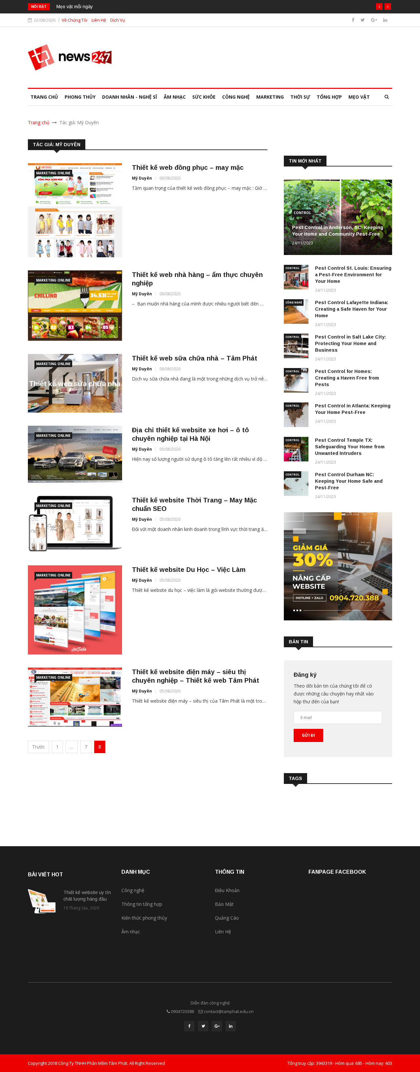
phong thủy (80, 97)
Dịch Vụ (117, 20)
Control (302, 212)
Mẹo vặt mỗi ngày (74, 6)
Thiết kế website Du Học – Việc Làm (188, 569)
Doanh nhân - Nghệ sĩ (129, 97)
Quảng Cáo (227, 918)
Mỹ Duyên (142, 178)
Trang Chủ (44, 97)
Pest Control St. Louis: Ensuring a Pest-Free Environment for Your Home (353, 274)
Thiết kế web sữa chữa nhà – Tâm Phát (194, 358)
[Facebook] (354, 20)
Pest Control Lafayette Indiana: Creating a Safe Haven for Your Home (351, 309)
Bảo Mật (224, 904)
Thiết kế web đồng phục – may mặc (187, 167)
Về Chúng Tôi (74, 20)
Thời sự (300, 97)
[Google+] (374, 20)
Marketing (270, 97)
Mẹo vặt (359, 97)
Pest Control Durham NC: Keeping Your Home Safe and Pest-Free (349, 481)
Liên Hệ (99, 20)
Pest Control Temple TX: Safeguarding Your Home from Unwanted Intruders (350, 447)
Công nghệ (236, 97)
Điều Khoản (227, 890)
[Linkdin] (385, 20)
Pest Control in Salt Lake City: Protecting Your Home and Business (350, 343)
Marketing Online (53, 173)
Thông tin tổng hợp (141, 904)
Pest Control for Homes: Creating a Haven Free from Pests (347, 378)
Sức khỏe (204, 97)
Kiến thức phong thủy (144, 918)
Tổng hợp (329, 97)
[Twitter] (363, 20)
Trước (38, 747)
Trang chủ (39, 122)
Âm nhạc (175, 97)
